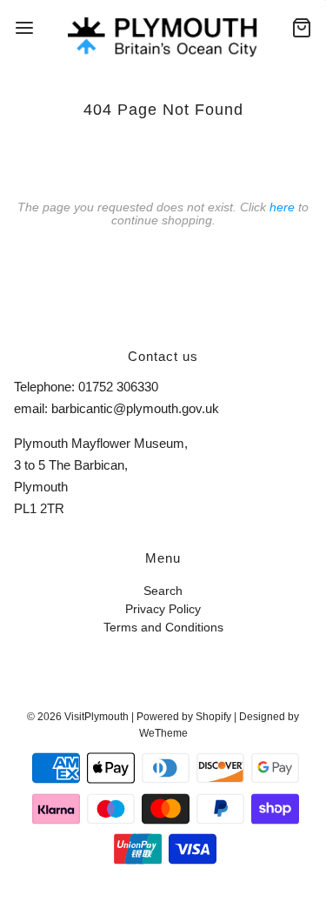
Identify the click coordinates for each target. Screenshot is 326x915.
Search (163, 591)
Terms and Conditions (163, 627)
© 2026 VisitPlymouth (78, 717)
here (282, 207)
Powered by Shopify (183, 717)
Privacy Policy (163, 609)
